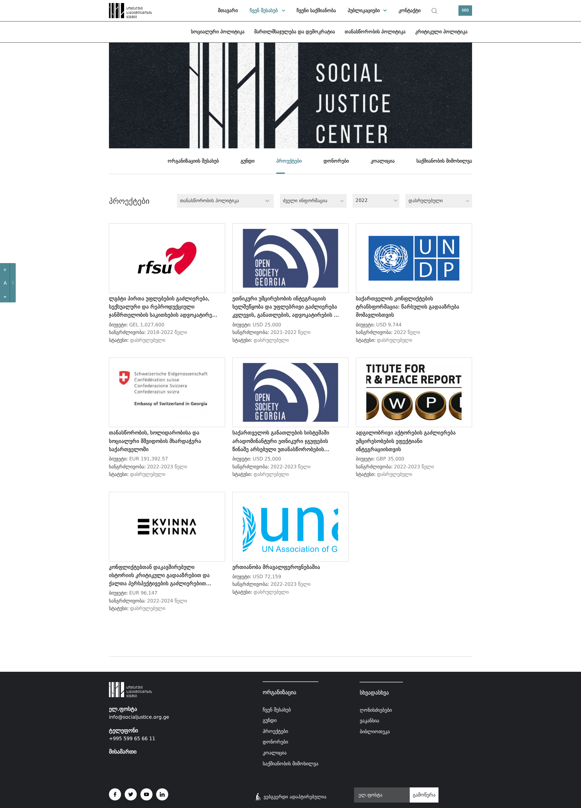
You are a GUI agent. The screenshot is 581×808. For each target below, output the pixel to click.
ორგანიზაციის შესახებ (193, 161)
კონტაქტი (410, 10)
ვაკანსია (369, 721)
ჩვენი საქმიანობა (316, 10)
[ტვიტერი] (131, 794)
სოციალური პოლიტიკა (218, 32)
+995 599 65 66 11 (132, 738)
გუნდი (247, 161)
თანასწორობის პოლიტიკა (375, 32)
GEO (465, 10)
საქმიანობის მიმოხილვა (444, 161)
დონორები (336, 161)
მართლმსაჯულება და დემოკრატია (294, 32)
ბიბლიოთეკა (375, 731)
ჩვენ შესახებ (264, 10)
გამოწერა (424, 795)
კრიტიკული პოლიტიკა (441, 32)
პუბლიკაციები (364, 10)
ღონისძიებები (376, 710)
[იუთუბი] (146, 794)
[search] (434, 10)
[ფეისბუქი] (115, 794)
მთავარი (228, 10)
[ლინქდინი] (162, 794)
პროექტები (289, 161)
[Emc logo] (130, 10)
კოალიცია (383, 161)
